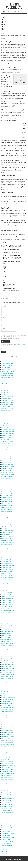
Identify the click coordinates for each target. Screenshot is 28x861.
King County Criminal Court (6, 621)
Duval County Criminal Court (6, 487)
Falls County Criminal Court (6, 501)
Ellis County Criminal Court (6, 497)
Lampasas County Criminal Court (7, 635)
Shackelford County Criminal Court (8, 765)
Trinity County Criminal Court (7, 802)
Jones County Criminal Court (6, 606)
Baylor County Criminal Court (7, 383)
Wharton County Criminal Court (7, 827)
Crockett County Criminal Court (7, 462)
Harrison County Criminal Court (7, 557)
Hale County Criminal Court (6, 544)
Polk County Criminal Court (6, 722)
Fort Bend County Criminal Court (7, 513)
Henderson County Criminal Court (7, 567)
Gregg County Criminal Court (7, 538)
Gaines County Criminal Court (7, 520)
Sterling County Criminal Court (7, 779)
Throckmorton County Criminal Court (8, 794)
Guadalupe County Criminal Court (7, 542)
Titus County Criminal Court (6, 796)
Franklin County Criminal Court (7, 515)
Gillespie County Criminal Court (7, 526)
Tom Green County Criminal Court (7, 798)
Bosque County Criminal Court (7, 394)
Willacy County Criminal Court (7, 835)
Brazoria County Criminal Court (7, 398)
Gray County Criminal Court (6, 534)
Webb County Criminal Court (6, 825)
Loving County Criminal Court (7, 653)
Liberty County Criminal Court (7, 643)
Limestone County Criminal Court (7, 645)
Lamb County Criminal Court (6, 633)
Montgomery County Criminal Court (8, 689)
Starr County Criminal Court (6, 775)
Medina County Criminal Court (7, 676)
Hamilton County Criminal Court (7, 548)
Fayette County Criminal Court (7, 505)
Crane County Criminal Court (6, 460)
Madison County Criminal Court (7, 658)
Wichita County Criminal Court (7, 831)
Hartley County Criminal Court (7, 559)
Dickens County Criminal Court (7, 482)
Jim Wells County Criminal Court (7, 602)
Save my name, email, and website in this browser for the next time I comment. (14, 335)
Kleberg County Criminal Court (7, 625)
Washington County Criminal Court (8, 823)
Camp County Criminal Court (6, 421)
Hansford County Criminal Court (7, 550)
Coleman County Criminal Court (7, 441)
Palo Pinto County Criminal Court (7, 713)
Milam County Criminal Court (7, 682)
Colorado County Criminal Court (7, 447)
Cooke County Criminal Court (7, 454)
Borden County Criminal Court (7, 392)
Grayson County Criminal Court (7, 536)
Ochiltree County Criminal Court (7, 707)
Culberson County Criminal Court (7, 466)
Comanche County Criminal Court (7, 451)
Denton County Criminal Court (7, 478)
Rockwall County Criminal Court (7, 746)
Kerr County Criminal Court (6, 618)
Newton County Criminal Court (7, 701)
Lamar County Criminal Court (7, 631)
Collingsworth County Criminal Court (8, 445)
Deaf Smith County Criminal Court (7, 474)
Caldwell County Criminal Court (7, 414)
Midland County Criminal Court (7, 680)
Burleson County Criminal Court (7, 410)
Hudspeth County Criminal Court (7, 583)
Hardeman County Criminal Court (7, 552)
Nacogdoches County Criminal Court (8, 697)
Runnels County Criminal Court (7, 748)
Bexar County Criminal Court (6, 388)
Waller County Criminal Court (7, 820)
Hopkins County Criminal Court (7, 577)
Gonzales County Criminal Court (7, 532)
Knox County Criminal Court (6, 627)
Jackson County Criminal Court (7, 592)
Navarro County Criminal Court (7, 699)
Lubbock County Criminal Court (7, 654)
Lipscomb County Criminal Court (7, 647)
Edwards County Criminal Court (7, 493)
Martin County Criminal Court (7, 662)
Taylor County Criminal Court (7, 788)
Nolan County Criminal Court (6, 703)
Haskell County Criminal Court (7, 561)
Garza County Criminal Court (6, 524)
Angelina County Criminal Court (7, 365)
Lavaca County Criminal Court (7, 637)
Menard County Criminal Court (7, 678)
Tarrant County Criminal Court (7, 787)
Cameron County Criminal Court (7, 419)
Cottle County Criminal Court (6, 458)
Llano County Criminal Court (6, 651)
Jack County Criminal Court (6, 590)
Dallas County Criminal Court (7, 470)
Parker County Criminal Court (7, 717)
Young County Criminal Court (7, 849)
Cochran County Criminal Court (7, 437)
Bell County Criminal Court (6, 386)
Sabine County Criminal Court (7, 752)
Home (4, 12)
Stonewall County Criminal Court (7, 781)
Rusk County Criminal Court (6, 750)
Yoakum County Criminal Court (7, 847)
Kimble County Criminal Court (7, 620)
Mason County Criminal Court (7, 664)
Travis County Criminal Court (7, 800)
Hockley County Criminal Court (7, 573)
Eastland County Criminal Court (7, 489)
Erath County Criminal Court (6, 499)
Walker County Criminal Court (7, 818)
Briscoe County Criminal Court (7, 404)
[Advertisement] (17, 25)
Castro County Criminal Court (7, 427)
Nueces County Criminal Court (7, 705)
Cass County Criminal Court (6, 425)
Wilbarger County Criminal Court (7, 833)
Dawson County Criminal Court (7, 472)
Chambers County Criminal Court (7, 429)
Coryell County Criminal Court (7, 456)
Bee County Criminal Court (6, 385)
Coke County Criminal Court (6, 439)
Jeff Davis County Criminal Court (7, 596)
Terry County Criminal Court (6, 792)
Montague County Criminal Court (7, 687)
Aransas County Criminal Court (7, 367)
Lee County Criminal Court (6, 639)
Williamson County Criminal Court (7, 837)
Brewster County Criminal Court (7, 402)
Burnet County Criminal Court (7, 412)
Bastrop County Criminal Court (7, 381)
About (9, 12)
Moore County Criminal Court (7, 691)
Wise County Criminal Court (6, 843)
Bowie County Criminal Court (7, 396)
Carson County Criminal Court (7, 423)
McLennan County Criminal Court (7, 672)
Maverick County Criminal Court (7, 668)
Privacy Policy (16, 859)
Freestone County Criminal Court (7, 517)
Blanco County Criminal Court (7, 390)
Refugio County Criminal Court (7, 740)
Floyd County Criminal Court (6, 509)
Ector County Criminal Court (6, 491)
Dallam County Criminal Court (7, 468)
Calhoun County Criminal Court (7, 416)
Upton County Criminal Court (7, 808)
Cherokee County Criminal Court (7, 431)
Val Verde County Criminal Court (7, 812)
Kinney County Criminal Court (7, 623)
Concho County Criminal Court (7, 453)
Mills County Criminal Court (6, 684)
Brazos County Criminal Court (7, 400)
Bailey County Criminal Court (7, 377)
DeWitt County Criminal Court (7, 480)
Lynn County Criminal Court (6, 656)
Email (3, 323)
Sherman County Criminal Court (7, 769)
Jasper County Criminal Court (6, 594)
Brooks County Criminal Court (7, 406)
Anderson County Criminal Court (7, 361)
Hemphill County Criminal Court (7, 565)
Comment (3, 306)
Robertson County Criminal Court (7, 744)
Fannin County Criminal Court (7, 503)
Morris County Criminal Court (7, 693)
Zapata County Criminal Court (7, 851)
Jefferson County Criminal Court (7, 598)
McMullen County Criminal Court (7, 674)
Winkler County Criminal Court (7, 841)
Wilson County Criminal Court (7, 839)
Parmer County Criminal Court (7, 719)
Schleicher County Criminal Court (7, 761)
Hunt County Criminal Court (6, 585)
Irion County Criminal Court (6, 588)
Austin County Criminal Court (7, 375)
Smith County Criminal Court (6, 771)
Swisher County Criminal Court (7, 785)
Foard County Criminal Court (6, 511)
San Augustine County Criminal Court (8, 754)
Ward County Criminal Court (6, 821)
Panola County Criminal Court (7, 715)
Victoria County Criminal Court (7, 816)
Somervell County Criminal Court (7, 773)
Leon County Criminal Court (6, 641)
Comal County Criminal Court (7, 449)
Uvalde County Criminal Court (7, 810)
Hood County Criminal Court (6, 575)
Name (3, 317)
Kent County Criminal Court (6, 616)
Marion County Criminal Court (7, 660)
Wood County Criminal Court (6, 845)
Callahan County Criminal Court (7, 418)
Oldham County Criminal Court (7, 709)
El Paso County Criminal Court (7, 495)
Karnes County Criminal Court (7, 608)
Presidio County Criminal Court (7, 726)
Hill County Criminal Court (6, 571)
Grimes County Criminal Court (7, 540)
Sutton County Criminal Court (7, 783)
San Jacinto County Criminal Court (7, 755)
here (5, 88)
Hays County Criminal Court (6, 563)
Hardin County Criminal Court (7, 553)
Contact (16, 12)
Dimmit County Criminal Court (7, 484)
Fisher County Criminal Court (7, 507)
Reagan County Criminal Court (7, 732)
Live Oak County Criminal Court (7, 649)
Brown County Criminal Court (7, 408)
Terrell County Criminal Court (7, 790)
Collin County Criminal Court (7, 443)
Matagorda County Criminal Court (7, 666)
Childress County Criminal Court (7, 433)
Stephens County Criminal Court (7, 777)
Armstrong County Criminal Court (7, 371)
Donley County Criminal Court (7, 486)
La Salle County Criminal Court (7, 629)
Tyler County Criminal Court (6, 804)
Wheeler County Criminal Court (7, 829)
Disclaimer (21, 859)
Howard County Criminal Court (7, 581)
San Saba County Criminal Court (7, 759)
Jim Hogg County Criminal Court (7, 600)
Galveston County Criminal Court (7, 522)
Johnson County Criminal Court (7, 604)
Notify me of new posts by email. (11, 338)
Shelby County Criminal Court (7, 767)
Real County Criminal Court (6, 734)
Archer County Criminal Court (7, 369)
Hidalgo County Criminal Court (7, 569)
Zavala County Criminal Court (7, 853)
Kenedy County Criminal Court (7, 614)
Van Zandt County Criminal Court (7, 814)
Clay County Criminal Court (6, 435)
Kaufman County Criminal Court (7, 610)
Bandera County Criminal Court (7, 379)
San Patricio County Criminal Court (8, 757)
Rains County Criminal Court (6, 728)
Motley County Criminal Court (7, 695)
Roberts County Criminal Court (7, 742)
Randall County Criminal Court (7, 730)
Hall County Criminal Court (6, 546)
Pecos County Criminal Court (6, 721)
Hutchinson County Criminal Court (7, 587)
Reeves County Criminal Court (7, 738)
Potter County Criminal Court (6, 724)
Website (3, 328)
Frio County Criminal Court (6, 519)
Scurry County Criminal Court (7, 763)
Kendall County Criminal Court (7, 612)
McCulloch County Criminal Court (7, 670)
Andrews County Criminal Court (7, 363)
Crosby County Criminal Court (7, 464)
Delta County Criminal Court (6, 476)
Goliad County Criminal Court (7, 530)
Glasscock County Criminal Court (7, 528)
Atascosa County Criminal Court (7, 373)
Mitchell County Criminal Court (7, 686)
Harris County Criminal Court (7, 555)
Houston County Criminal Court (7, 579)
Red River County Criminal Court (7, 736)
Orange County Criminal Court (7, 711)
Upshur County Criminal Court (7, 806)
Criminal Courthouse (14, 6)
